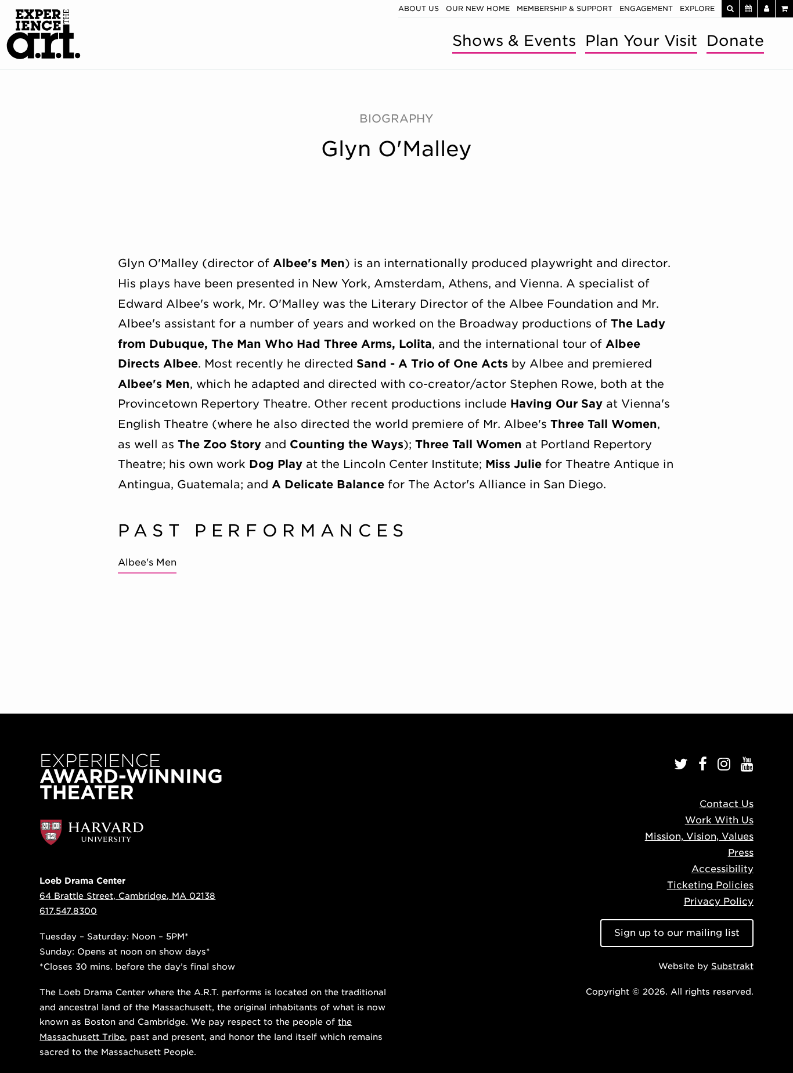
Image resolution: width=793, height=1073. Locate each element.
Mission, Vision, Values (699, 836)
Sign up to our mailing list (677, 932)
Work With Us (719, 820)
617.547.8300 (68, 911)
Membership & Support (564, 8)
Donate (735, 40)
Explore (697, 8)
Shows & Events (514, 40)
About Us (418, 8)
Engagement (646, 8)
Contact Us (727, 803)
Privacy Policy (719, 901)
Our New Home (478, 8)
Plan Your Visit (641, 40)
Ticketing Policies (710, 885)
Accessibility (722, 868)
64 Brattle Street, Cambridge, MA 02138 (127, 896)
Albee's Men (147, 562)
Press (741, 852)
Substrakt (732, 966)
